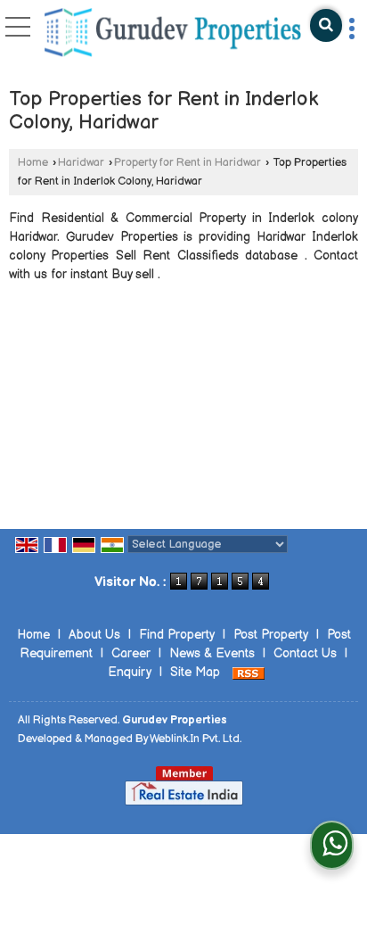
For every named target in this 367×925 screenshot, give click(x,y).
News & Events (212, 653)
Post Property (270, 634)
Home (33, 162)
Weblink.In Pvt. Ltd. (195, 739)
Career (131, 653)
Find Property (177, 634)
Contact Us (305, 653)
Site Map (195, 672)
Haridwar (81, 162)
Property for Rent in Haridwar (187, 162)
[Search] (326, 25)
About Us (94, 634)
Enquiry (129, 672)
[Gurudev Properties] (173, 34)
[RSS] (248, 672)
